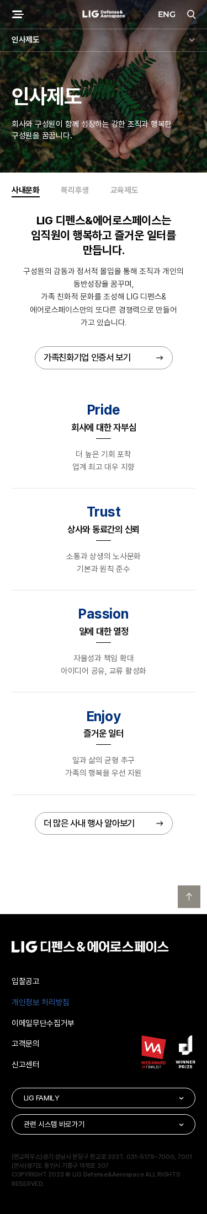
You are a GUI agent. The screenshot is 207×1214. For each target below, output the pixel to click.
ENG (167, 14)
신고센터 (26, 1065)
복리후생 (75, 190)
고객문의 (26, 1044)
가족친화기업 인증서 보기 (87, 357)
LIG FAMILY (42, 1097)
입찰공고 (26, 981)
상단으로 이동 (189, 897)
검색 (189, 14)
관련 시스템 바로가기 (54, 1124)
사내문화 (26, 190)
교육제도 (124, 190)
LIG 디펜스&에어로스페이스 (103, 14)
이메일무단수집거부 (43, 1023)
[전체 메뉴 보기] (17, 14)
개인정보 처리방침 (41, 1002)
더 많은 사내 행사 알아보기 (89, 823)
